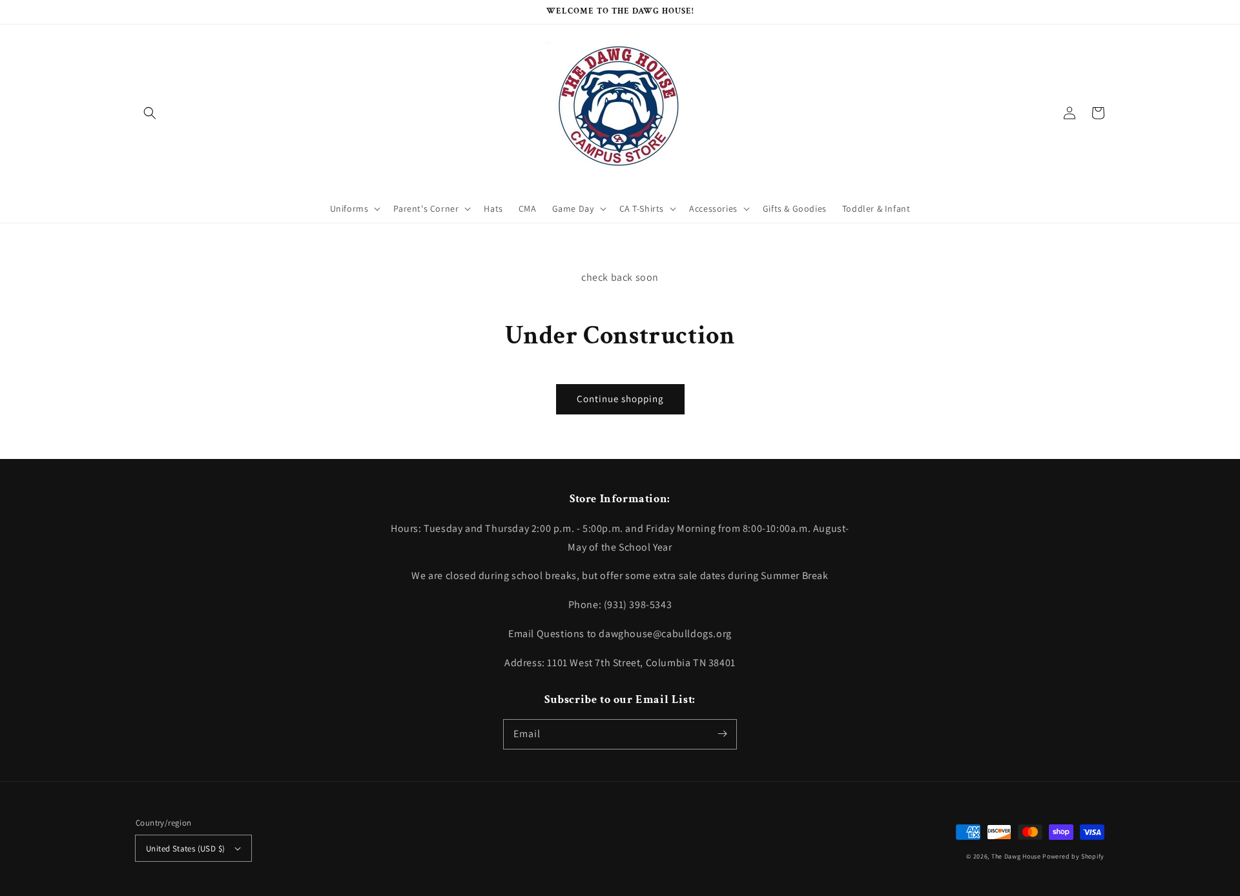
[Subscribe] (722, 734)
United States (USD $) (185, 848)
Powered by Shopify (1073, 856)
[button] (150, 113)
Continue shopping (620, 398)
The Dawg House (1016, 856)
